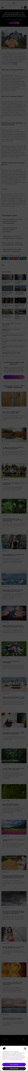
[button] (25, 1048)
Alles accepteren (14, 1064)
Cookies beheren (14, 1068)
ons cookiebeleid (8, 1059)
